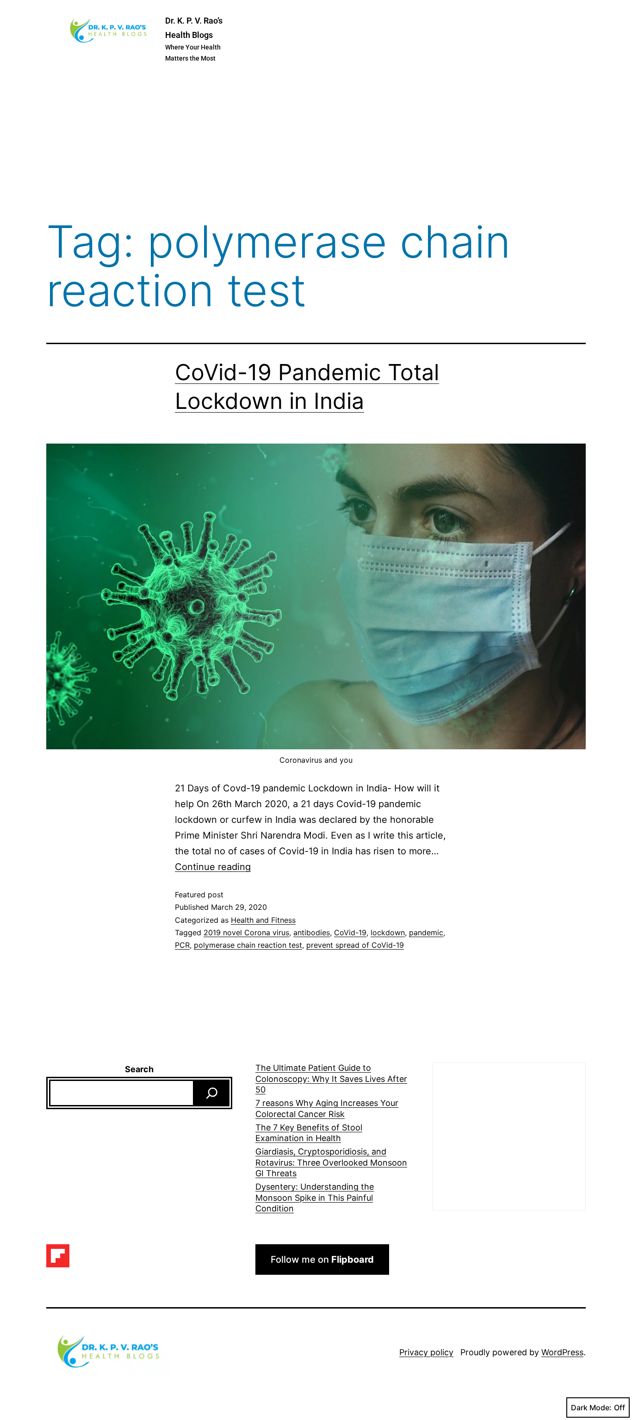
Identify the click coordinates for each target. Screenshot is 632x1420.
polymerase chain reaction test (248, 945)
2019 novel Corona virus (246, 932)
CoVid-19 (350, 932)
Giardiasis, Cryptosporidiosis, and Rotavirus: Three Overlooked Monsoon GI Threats (331, 1162)
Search (139, 1069)
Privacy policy (426, 1352)
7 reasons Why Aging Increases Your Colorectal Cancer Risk (326, 1108)
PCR (182, 945)
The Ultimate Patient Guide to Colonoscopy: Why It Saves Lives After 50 (331, 1078)
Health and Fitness (263, 920)
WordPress (562, 1352)
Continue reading (213, 866)
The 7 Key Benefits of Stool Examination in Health (308, 1133)
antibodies (311, 932)
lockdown (388, 932)
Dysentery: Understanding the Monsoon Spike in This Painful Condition (314, 1197)
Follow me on (322, 1259)
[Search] (211, 1093)
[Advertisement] (316, 143)
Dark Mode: (591, 1407)
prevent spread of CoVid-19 (355, 945)
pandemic (426, 932)
